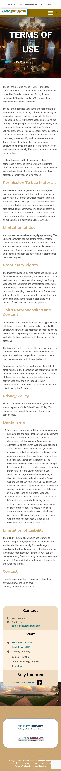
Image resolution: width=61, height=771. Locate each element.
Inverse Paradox (39, 766)
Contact (10, 4)
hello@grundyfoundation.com (19, 586)
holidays (18, 666)
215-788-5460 (19, 618)
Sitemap (11, 763)
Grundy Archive (34, 4)
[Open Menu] (50, 12)
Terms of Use (24, 763)
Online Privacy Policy (42, 763)
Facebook (29, 682)
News (20, 4)
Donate (49, 4)
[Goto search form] (56, 12)
